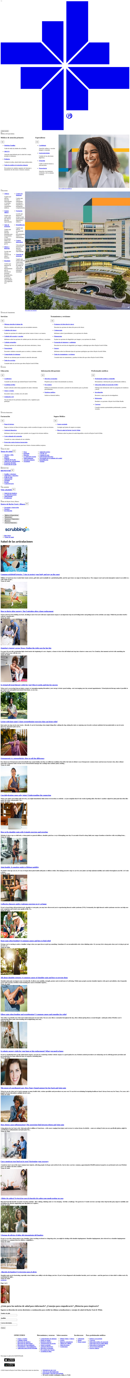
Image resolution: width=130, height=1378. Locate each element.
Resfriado (26, 453)
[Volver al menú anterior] (1, 132)
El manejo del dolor (10, 463)
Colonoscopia (58, 330)
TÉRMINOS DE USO (49, 1370)
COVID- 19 (43, 453)
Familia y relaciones (10, 474)
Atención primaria (29, 460)
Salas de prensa (64, 1345)
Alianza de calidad (65, 1343)
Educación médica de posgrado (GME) (106, 384)
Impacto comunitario (66, 1342)
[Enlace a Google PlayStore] (9, 1366)
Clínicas (6, 193)
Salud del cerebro (45, 452)
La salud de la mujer (10, 495)
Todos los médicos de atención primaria (16, 165)
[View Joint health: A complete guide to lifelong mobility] (65, 851)
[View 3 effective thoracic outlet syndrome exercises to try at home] (65, 888)
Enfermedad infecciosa (46, 456)
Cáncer (6, 456)
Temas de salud (9, 537)
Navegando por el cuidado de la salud (51, 458)
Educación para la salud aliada (98, 1343)
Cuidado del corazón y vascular (13, 336)
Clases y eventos (9, 390)
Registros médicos (50, 392)
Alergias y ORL (9, 455)
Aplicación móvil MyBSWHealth (27, 1348)
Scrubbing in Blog (9, 384)
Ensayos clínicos (94, 1348)
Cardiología (42, 145)
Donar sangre (82, 1342)
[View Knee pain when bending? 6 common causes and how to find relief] (65, 924)
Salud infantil (8, 496)
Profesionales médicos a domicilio (105, 378)
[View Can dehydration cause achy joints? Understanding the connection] (65, 779)
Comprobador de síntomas (12, 354)
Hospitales (7, 261)
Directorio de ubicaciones (25, 1343)
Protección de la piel (10, 464)
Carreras (97, 404)
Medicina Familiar (9, 145)
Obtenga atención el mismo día (13, 324)
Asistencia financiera (10, 430)
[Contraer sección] (2, 142)
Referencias (98, 398)
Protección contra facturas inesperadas (16, 442)
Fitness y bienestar (7, 247)
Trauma (42, 461)
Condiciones (8, 378)
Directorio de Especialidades (26, 1345)
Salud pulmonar (28, 458)
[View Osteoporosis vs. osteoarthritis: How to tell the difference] (65, 742)
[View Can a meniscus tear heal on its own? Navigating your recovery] (65, 1145)
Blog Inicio (7, 535)
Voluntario (81, 1338)
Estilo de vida (8, 477)
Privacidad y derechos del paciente (53, 1373)
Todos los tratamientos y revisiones (64, 354)
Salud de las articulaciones (12, 461)
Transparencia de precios (48, 1343)
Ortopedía (42, 160)
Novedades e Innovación (11, 507)
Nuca (25, 452)
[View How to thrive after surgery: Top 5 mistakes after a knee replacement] (65, 595)
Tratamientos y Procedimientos (27, 1346)
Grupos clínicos (6, 211)
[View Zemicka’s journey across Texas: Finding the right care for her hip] (65, 632)
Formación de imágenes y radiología (65, 342)
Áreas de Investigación (96, 1346)
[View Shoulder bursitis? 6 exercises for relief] (65, 1256)
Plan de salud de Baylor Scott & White (68, 430)
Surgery (56, 348)
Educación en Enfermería (97, 1345)
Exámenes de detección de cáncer (64, 324)
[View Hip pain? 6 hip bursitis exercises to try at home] (65, 1182)
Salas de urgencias (7, 225)
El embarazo (8, 498)
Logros (62, 1340)
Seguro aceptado (62, 424)
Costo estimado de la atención (13, 436)
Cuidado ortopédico (10, 342)
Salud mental (8, 479)
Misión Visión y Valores (67, 1338)
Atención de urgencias (19, 255)
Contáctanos (64, 1346)
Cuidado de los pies (10, 459)
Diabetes (6, 458)
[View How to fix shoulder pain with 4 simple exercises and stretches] (65, 816)
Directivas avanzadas (51, 378)
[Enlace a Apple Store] (9, 1361)
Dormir (6, 482)
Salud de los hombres (10, 493)
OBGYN (6, 151)
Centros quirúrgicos (19, 241)
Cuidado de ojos (44, 455)
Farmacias (19, 211)
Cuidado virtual (22, 1340)
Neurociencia (43, 168)
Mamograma (58, 336)
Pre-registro (48, 384)
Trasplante (27, 461)
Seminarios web (9, 397)
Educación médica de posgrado (98, 1342)
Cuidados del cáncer (10, 330)
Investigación (99, 392)
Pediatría (7, 159)
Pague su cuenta (45, 1340)
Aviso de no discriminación (51, 1372)
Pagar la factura (9, 424)
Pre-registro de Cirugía (47, 1350)
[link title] (65, 129)
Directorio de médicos (24, 1342)
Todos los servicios (9, 360)
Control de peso (9, 483)
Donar (80, 1340)
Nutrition (7, 480)
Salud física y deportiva (11, 475)
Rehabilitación (20, 225)
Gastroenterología (44, 153)
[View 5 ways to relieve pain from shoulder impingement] (65, 1219)
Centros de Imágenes (19, 194)
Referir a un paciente (95, 1338)
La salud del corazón (30, 456)
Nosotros (7, 509)
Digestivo (26, 455)
